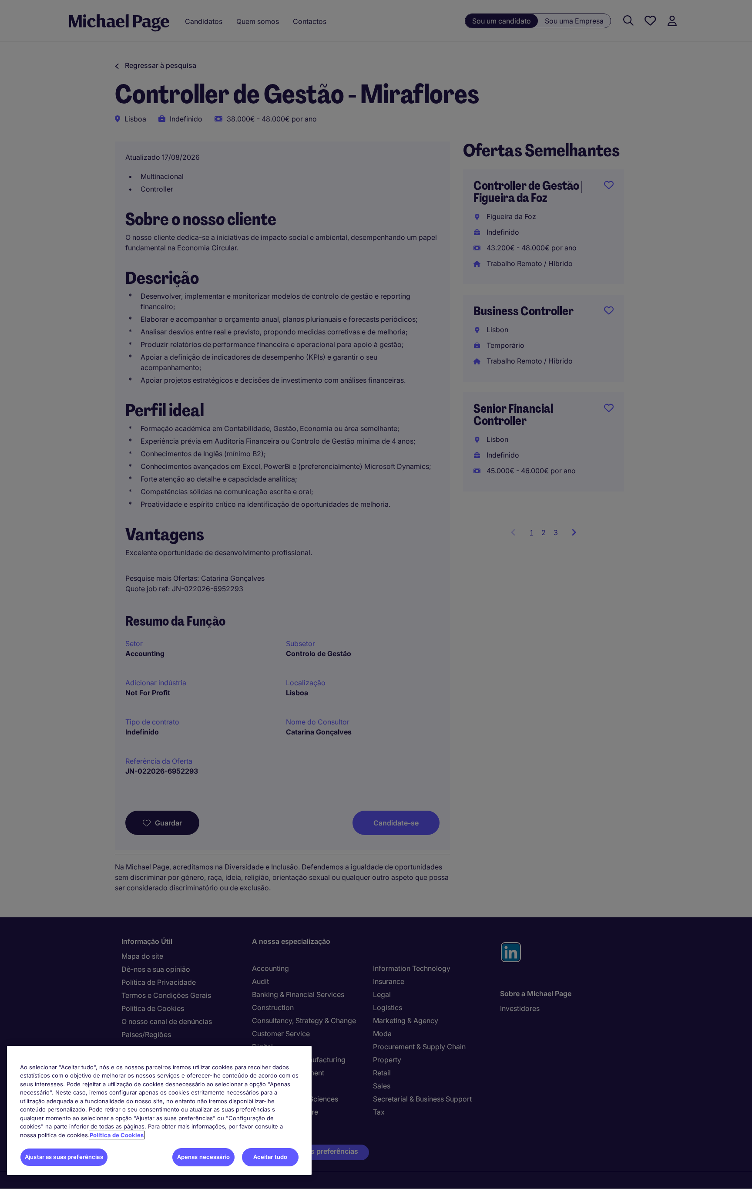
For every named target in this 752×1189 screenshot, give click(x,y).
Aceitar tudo (270, 1156)
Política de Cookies (117, 1135)
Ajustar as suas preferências (64, 1156)
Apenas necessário (203, 1156)
